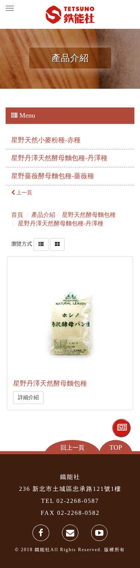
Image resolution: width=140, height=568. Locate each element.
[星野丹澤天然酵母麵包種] (70, 319)
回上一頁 (72, 447)
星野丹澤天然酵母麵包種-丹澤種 (59, 158)
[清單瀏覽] (41, 244)
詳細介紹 (28, 397)
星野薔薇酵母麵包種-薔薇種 (52, 176)
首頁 (17, 215)
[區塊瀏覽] (57, 244)
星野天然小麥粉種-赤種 (46, 140)
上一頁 (23, 192)
